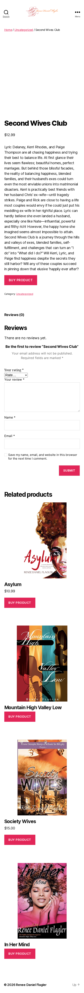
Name (9, 417)
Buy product (21, 280)
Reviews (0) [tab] (14, 315)
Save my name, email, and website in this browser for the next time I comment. (42, 456)
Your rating (14, 370)
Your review (14, 379)
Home (8, 29)
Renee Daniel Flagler (31, 985)
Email (9, 436)
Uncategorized (23, 29)
